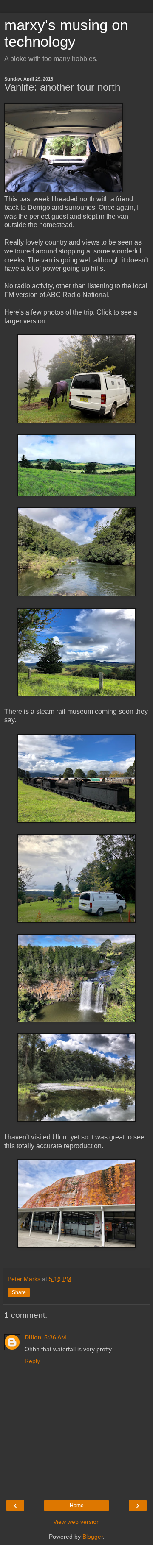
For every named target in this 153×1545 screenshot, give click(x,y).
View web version (76, 1521)
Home (77, 1506)
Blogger (92, 1536)
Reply (32, 1361)
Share (19, 1292)
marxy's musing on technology (66, 33)
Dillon (33, 1337)
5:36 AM (55, 1337)
